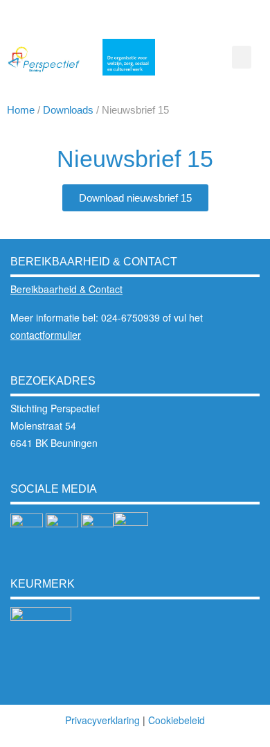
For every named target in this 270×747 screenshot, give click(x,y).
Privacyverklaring (102, 720)
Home (21, 110)
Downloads (68, 110)
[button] (241, 57)
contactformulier (45, 335)
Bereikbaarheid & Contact (66, 289)
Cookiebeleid (176, 720)
